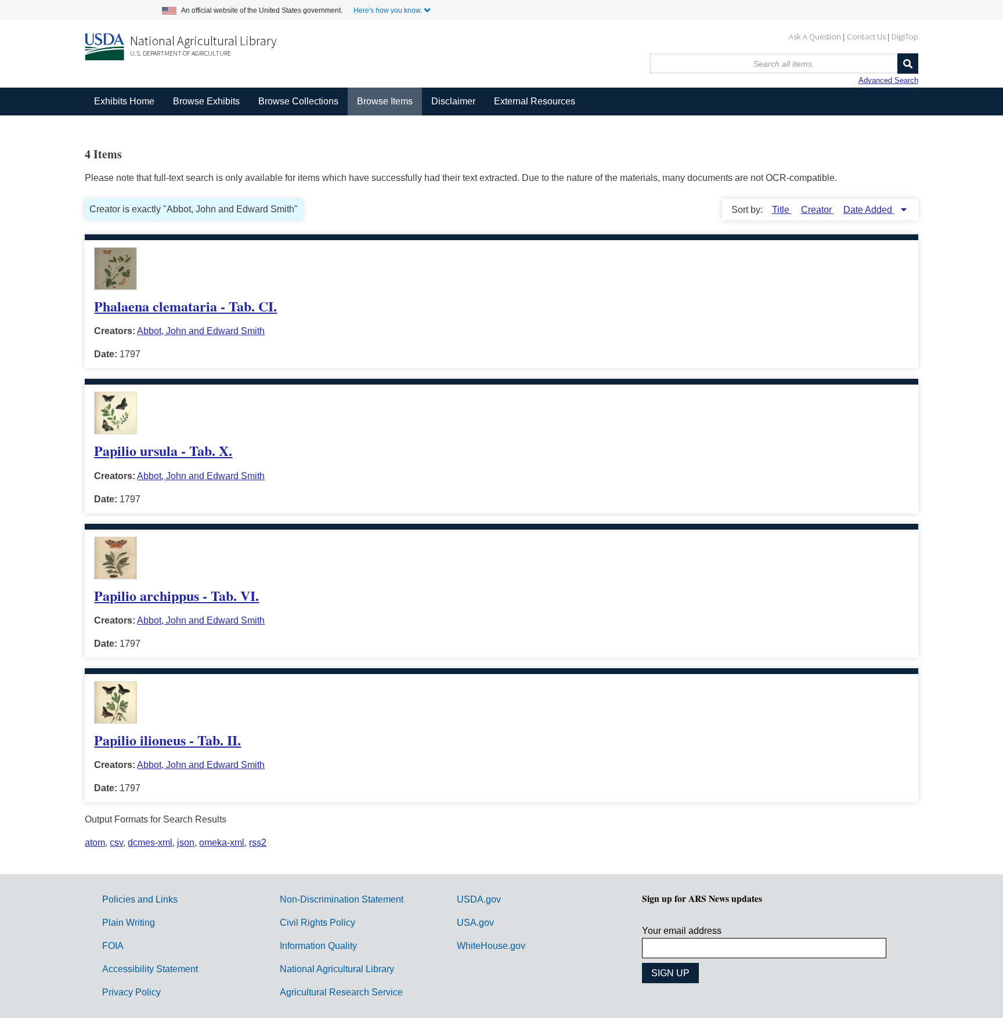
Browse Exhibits (206, 101)
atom (95, 842)
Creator (817, 210)
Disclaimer (453, 101)
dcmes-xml (150, 842)
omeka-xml (221, 842)
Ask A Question (815, 36)
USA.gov (475, 923)
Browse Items (385, 101)
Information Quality (318, 946)
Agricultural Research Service (341, 992)
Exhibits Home (124, 101)
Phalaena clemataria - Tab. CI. (185, 306)
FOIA (113, 946)
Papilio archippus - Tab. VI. (176, 595)
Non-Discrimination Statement (341, 899)
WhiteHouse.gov (491, 946)
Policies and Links (140, 899)
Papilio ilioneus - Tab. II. (167, 740)
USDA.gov (479, 899)
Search (907, 63)
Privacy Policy (131, 992)
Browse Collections (298, 101)
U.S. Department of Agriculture (180, 53)
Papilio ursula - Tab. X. (163, 450)
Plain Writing (128, 923)
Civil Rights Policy (317, 923)
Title (782, 210)
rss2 (257, 842)
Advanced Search (888, 80)
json (185, 842)
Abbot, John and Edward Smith (201, 331)
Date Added (868, 210)
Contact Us (866, 36)
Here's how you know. (387, 10)
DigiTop (905, 36)
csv (116, 842)
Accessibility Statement (150, 969)
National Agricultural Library (203, 40)
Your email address (681, 931)
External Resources (534, 101)
